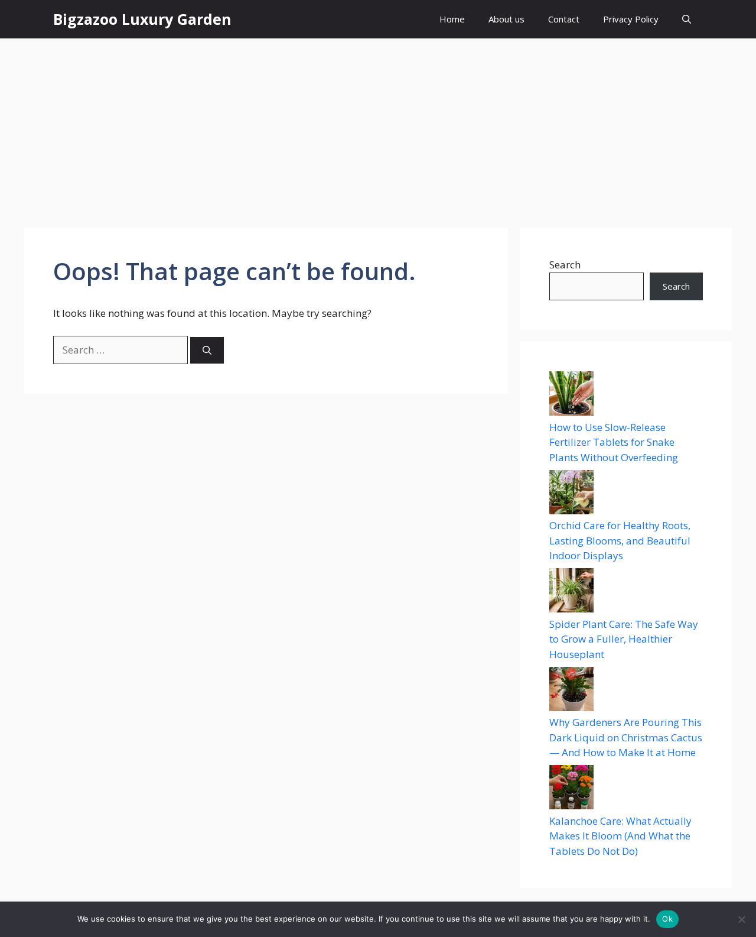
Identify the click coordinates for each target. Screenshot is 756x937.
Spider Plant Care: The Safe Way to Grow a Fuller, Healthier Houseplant (623, 639)
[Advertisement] (378, 127)
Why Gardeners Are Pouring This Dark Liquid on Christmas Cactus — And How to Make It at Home (625, 737)
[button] (686, 19)
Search (565, 264)
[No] (741, 919)
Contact (563, 19)
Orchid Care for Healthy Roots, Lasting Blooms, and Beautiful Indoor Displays (619, 540)
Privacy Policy (631, 19)
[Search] (207, 350)
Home (452, 19)
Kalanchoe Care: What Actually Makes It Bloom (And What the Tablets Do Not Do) (620, 836)
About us (506, 19)
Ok (667, 918)
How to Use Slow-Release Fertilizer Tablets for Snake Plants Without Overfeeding (613, 442)
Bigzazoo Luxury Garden (142, 19)
